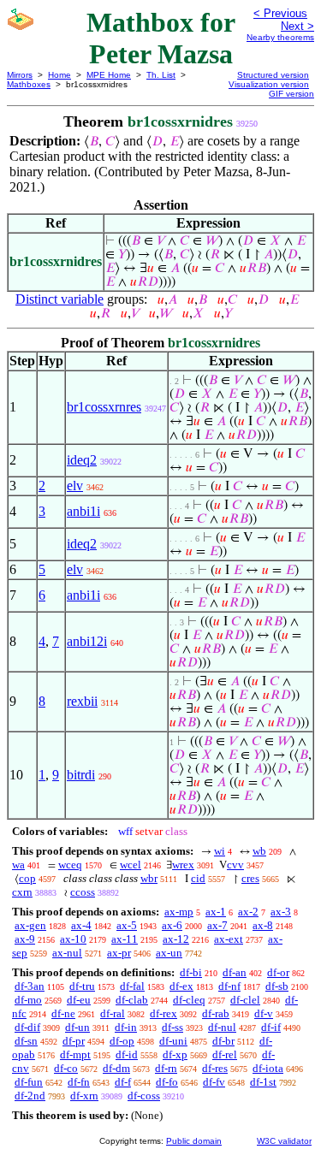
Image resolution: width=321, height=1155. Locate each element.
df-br (223, 1040)
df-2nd (30, 1095)
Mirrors (20, 75)
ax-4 (81, 925)
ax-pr (119, 952)
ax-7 (217, 925)
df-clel (245, 999)
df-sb (276, 986)
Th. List (160, 75)
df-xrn (84, 1095)
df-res (215, 1068)
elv (75, 485)
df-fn (79, 1081)
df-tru (82, 986)
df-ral (112, 1013)
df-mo (28, 999)
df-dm (116, 1068)
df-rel (224, 1054)
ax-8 (263, 925)
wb (259, 850)
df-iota (268, 1068)
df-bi (191, 972)
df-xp (175, 1054)
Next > (297, 26)
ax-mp (178, 911)
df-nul (222, 1027)
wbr (149, 878)
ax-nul (67, 952)
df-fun (29, 1081)
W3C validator (284, 1141)
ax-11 (124, 939)
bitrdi (81, 774)
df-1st (263, 1081)
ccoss (82, 892)
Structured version (273, 75)
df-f (123, 1081)
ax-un (169, 952)
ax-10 (73, 939)
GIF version (291, 93)
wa (18, 864)
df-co (66, 1068)
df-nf (229, 986)
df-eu (79, 999)
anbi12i (87, 641)
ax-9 (25, 939)
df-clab (132, 999)
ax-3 (280, 911)
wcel (130, 864)
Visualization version (269, 84)
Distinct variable (59, 299)
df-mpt (75, 1054)
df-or (278, 972)
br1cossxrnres (104, 407)
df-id (127, 1054)
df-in (126, 1027)
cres (250, 878)
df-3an (30, 986)
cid (198, 878)
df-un (77, 1027)
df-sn (26, 1040)
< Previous (280, 13)
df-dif (27, 1027)
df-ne (63, 1013)
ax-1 (215, 911)
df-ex (181, 986)
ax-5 (126, 925)
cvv (235, 864)
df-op (122, 1040)
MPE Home (108, 75)
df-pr (73, 1040)
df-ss (172, 1027)
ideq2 (82, 460)
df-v (263, 1013)
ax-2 (248, 911)
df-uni (173, 1040)
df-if (271, 1027)
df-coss (144, 1095)
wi (219, 850)
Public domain (194, 1141)
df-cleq (189, 999)
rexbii (82, 701)
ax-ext (228, 939)
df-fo (167, 1081)
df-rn (166, 1068)
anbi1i (83, 511)
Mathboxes (29, 84)
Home (59, 75)
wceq (70, 864)
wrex (183, 864)
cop (27, 878)
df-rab (215, 1013)
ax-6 (172, 925)
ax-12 (176, 939)
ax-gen (30, 925)
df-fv (214, 1081)
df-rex (163, 1013)
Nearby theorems (280, 37)
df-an (235, 972)
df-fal (132, 986)
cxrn (22, 892)
